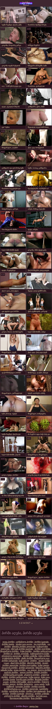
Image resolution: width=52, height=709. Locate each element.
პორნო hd (7, 654)
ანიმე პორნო (27, 658)
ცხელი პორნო (33, 682)
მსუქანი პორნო (42, 680)
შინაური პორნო (42, 668)
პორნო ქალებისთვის (36, 691)
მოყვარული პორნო (9, 651)
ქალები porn (41, 696)
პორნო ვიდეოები (30, 689)
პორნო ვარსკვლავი (42, 651)
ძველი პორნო (44, 670)
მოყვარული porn (41, 658)
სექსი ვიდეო (43, 665)
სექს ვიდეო (24, 661)
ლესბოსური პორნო (11, 658)
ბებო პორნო (44, 656)
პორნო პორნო (40, 672)
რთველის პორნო (10, 668)
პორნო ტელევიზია (28, 665)
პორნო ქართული (25, 684)
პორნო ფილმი (38, 687)
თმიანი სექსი (6, 670)
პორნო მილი (26, 4)
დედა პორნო (8, 642)
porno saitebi (39, 684)
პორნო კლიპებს (21, 654)
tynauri (6, 663)
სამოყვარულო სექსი (39, 654)
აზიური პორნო (28, 696)
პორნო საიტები (41, 642)
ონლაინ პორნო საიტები (22, 649)
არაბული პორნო (32, 675)
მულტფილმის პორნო (20, 698)
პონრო (33, 661)
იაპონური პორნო (17, 691)
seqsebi (6, 682)
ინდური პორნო (34, 663)
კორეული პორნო (12, 696)
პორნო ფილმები (43, 649)
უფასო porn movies (24, 644)
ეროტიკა (29, 694)
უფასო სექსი (44, 661)
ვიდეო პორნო (26, 672)
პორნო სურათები (10, 661)
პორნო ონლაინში (18, 682)
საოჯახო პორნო (22, 687)
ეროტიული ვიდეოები (12, 656)
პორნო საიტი (8, 644)
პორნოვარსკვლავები (13, 675)
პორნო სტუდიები (26, 668)
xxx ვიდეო (32, 670)
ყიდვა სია (33, 706)
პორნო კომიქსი (30, 656)
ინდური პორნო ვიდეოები (23, 647)
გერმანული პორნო (24, 642)
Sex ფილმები (40, 644)
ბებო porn (45, 677)
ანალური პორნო (18, 663)
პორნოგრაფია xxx (12, 689)
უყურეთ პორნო (11, 672)
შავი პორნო (36, 698)
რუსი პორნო (26, 651)
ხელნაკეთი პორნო (25, 680)
